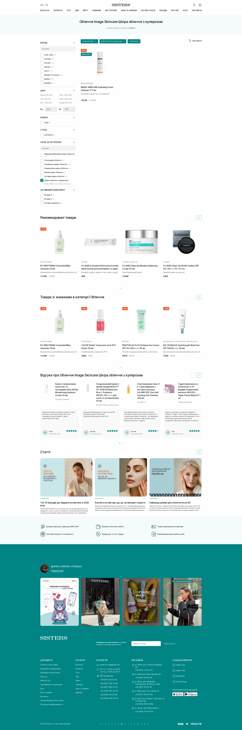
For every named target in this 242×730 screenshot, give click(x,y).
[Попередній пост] (45, 602)
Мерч (78, 680)
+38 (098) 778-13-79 (144, 670)
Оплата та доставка (49, 665)
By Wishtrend (46, 262)
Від (41, 109)
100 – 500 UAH (45, 99)
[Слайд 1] (119, 443)
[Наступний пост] (197, 602)
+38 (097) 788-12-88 (109, 683)
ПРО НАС (175, 10)
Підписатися (57, 570)
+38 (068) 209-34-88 (144, 704)
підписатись (169, 643)
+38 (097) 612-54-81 (108, 680)
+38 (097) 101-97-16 (143, 687)
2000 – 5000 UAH (65, 99)
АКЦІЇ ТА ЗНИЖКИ (129, 10)
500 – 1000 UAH (46, 103)
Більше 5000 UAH (65, 103)
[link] (200, 5)
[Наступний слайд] (199, 217)
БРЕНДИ (163, 10)
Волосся (79, 665)
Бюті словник (46, 692)
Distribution (180, 676)
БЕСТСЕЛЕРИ (111, 10)
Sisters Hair (180, 665)
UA (41, 5)
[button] (89, 41)
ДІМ (77, 10)
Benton (125, 341)
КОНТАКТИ (197, 10)
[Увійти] (194, 5)
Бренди (79, 692)
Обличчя (79, 669)
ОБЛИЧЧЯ (57, 10)
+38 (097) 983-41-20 (108, 687)
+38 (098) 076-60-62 (144, 711)
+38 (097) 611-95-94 (143, 678)
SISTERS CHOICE (148, 10)
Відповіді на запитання (50, 673)
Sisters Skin (180, 670)
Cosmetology (181, 681)
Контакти (44, 696)
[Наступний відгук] (199, 375)
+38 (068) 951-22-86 (108, 695)
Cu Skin (84, 262)
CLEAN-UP (133, 262)
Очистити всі (134, 41)
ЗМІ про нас (45, 680)
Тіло (77, 673)
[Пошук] (47, 5)
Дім (77, 677)
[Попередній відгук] (194, 375)
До (60, 109)
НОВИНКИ (96, 10)
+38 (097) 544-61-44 (144, 694)
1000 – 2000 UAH (65, 95)
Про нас (43, 677)
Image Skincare (87, 83)
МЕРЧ (85, 10)
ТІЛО (68, 10)
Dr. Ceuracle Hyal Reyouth (186, 341)
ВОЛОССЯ (44, 10)
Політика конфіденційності (51, 704)
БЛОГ (185, 10)
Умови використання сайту (52, 700)
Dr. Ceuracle (168, 341)
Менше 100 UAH (46, 95)
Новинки (79, 684)
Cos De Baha (86, 341)
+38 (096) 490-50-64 (109, 698)
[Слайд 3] (122, 443)
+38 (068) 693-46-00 (109, 691)
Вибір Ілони (86, 54)
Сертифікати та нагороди (51, 684)
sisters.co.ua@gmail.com (110, 665)
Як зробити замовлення (50, 669)
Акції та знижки (82, 688)
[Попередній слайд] (194, 217)
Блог (42, 688)
